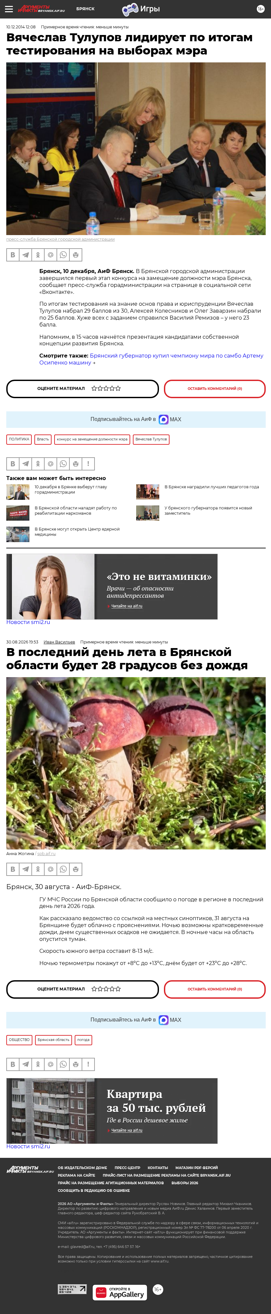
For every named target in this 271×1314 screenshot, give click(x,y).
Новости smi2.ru (28, 622)
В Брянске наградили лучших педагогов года (212, 486)
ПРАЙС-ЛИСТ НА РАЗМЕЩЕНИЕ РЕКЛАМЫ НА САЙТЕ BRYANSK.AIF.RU (167, 1175)
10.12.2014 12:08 (21, 26)
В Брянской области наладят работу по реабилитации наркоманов (76, 510)
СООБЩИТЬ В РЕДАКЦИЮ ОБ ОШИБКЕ (94, 1191)
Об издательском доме (82, 1168)
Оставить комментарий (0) (215, 389)
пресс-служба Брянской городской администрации (60, 239)
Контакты (158, 1168)
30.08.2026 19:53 (22, 642)
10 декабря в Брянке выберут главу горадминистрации (71, 489)
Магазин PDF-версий (196, 1168)
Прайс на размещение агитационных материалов (111, 1183)
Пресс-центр (127, 1168)
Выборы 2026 (185, 1183)
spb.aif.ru (46, 853)
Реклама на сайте (76, 1175)
